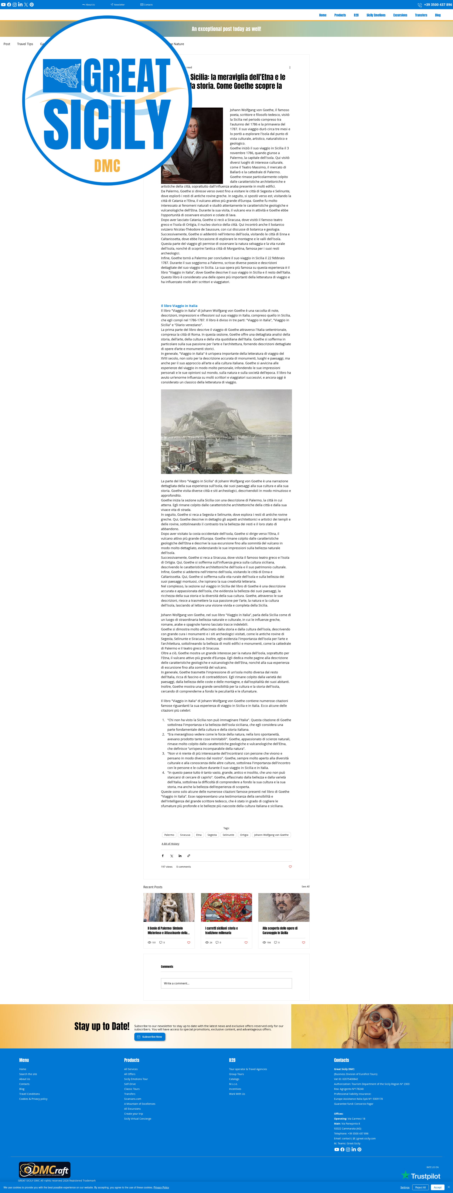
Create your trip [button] (133, 1113)
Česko (232, 1103)
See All (306, 886)
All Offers (129, 1074)
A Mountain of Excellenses (139, 1103)
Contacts (24, 1084)
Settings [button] (404, 1187)
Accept (437, 1187)
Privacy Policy (161, 1187)
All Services (131, 1069)
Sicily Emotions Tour (136, 1079)
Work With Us (237, 1094)
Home (22, 1069)
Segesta (212, 834)
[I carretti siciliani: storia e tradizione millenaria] (226, 907)
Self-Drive (130, 1084)
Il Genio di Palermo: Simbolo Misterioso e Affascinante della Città (167, 930)
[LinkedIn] (20, 4)
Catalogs (234, 1079)
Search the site (28, 1074)
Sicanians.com (132, 1098)
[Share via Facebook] (162, 855)
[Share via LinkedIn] (180, 855)
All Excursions (132, 1108)
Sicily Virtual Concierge (137, 1118)
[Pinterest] (31, 4)
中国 (231, 1108)
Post (7, 44)
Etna (199, 834)
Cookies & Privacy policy (33, 1098)
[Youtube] (3, 4)
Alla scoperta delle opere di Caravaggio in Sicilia (280, 930)
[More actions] (290, 67)
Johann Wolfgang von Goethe (271, 834)
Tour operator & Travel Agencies (248, 1069)
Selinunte (228, 834)
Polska (233, 1098)
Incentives (235, 1089)
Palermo (169, 834)
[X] (26, 4)
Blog (21, 1089)
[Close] (449, 1187)
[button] (118, 4)
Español (234, 1113)
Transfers (129, 1094)
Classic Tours (132, 1089)
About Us (24, 1079)
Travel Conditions (29, 1094)
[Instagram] (14, 4)
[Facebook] (9, 4)
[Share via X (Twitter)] (171, 855)
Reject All (420, 1187)
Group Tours (236, 1074)
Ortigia (244, 834)
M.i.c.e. (233, 1084)
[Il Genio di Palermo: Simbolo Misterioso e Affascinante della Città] (169, 907)
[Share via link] (188, 855)
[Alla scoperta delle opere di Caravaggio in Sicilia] (283, 907)
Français (234, 1118)
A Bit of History (170, 843)
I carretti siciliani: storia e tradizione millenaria (221, 930)
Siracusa (185, 834)
